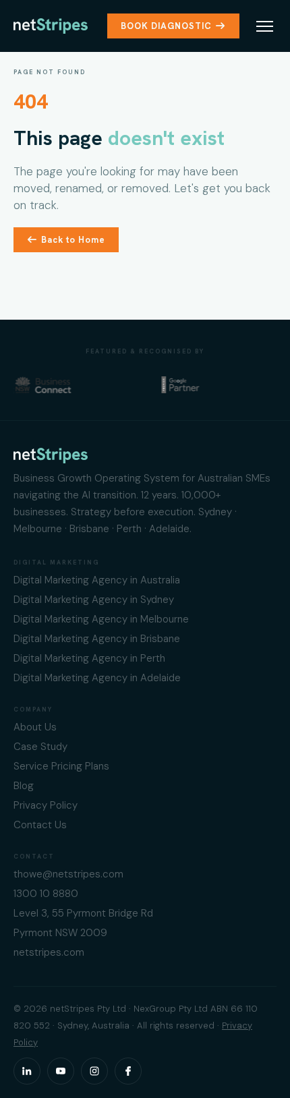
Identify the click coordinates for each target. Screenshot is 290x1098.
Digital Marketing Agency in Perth (89, 658)
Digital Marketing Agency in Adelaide (97, 678)
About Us (35, 727)
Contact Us (40, 825)
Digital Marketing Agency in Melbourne (101, 619)
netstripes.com (48, 952)
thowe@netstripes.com (68, 874)
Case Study (40, 746)
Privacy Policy (45, 805)
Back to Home (73, 239)
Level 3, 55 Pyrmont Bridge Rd (83, 913)
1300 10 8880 (45, 893)
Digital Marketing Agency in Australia (96, 580)
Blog (23, 785)
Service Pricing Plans (61, 766)
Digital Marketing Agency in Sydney (93, 599)
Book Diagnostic (166, 26)
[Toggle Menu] (265, 26)
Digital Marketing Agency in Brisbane (96, 638)
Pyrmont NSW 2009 (60, 933)
